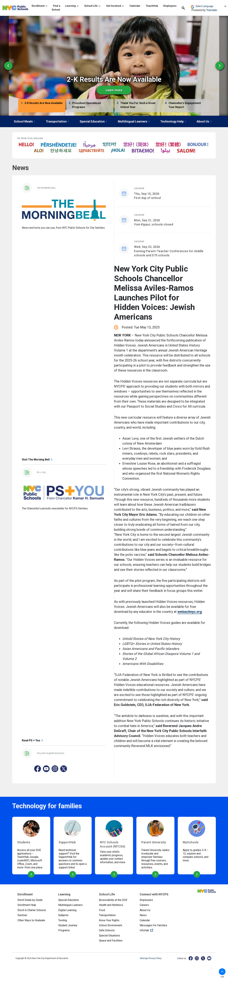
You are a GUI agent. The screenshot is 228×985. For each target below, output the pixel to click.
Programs (64, 930)
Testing (62, 920)
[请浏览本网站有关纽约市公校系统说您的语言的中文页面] (136, 144)
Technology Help (172, 121)
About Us (203, 121)
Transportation (56, 121)
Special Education (92, 121)
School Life (91, 5)
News (143, 915)
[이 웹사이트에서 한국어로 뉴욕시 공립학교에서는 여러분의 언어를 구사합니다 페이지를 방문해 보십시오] (61, 151)
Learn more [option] (114, 90)
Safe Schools (107, 930)
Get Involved (114, 5)
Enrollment (38, 5)
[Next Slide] (219, 66)
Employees (169, 5)
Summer (22, 915)
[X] (203, 958)
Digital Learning (67, 910)
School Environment (110, 925)
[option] (114, 66)
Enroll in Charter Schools (32, 910)
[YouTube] (209, 958)
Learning (70, 5)
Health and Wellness (111, 905)
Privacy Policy (155, 958)
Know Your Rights (109, 920)
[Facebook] (191, 958)
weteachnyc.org (189, 612)
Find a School (56, 7)
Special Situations (109, 935)
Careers (144, 905)
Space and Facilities (111, 940)
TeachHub (152, 5)
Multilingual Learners (132, 121)
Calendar (135, 5)
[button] (41, 106)
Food (102, 910)
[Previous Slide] (8, 66)
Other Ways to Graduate (31, 920)
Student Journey (67, 925)
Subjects (63, 915)
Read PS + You (31, 740)
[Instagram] (197, 958)
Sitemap (144, 958)
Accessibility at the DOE (113, 900)
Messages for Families (153, 925)
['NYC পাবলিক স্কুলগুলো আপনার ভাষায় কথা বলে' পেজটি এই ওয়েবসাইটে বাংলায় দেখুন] (109, 144)
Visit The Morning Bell (36, 459)
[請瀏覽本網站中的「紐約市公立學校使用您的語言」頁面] (168, 144)
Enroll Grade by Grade (30, 900)
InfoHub (157, 930)
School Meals (23, 121)
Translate (211, 10)
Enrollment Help (27, 905)
